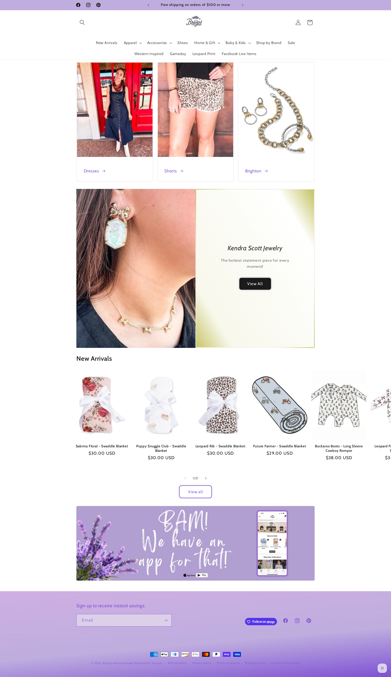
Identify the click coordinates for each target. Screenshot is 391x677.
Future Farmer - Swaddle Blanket (279, 446)
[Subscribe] (165, 620)
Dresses (91, 170)
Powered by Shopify (149, 663)
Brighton (253, 170)
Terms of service (227, 663)
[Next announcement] (242, 5)
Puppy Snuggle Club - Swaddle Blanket (161, 448)
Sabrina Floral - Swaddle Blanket (102, 446)
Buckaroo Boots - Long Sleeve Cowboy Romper (339, 448)
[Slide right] (205, 478)
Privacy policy (201, 663)
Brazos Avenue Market (119, 663)
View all (195, 491)
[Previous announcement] (148, 5)
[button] (82, 22)
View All (255, 283)
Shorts (170, 170)
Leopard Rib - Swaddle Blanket (221, 446)
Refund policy (177, 663)
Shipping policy (255, 663)
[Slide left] (185, 478)
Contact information (285, 663)
